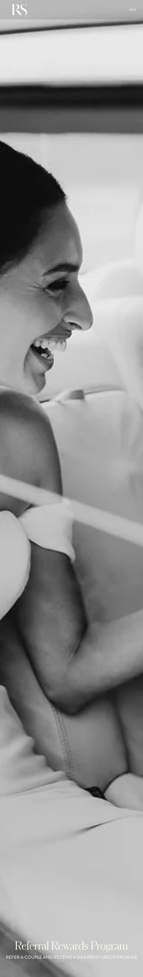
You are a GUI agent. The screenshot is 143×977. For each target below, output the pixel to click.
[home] (22, 9)
